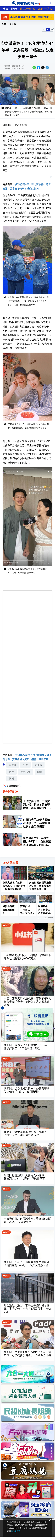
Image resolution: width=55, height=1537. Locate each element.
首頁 (6, 8)
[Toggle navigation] (3, 3)
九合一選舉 (45, 8)
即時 (14, 8)
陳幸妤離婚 (27, 8)
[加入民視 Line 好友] (27, 1024)
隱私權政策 (15, 1531)
